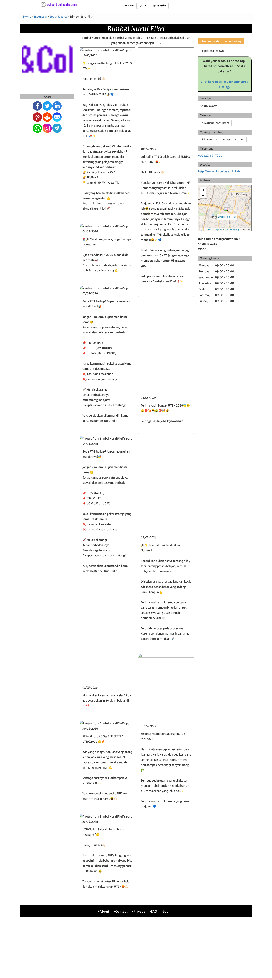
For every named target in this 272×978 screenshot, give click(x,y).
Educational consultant (214, 123)
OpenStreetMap (232, 229)
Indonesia (40, 16)
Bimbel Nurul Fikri (227, 216)
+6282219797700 (210, 155)
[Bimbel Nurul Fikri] (226, 209)
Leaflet (208, 229)
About (105, 911)
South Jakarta (59, 16)
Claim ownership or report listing (220, 41)
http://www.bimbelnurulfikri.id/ (219, 171)
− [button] (203, 195)
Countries (160, 5)
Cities (144, 5)
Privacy (139, 911)
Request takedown (212, 51)
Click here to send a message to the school (222, 139)
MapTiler (218, 229)
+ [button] (203, 190)
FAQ (154, 911)
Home (130, 5)
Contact (121, 911)
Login (167, 911)
